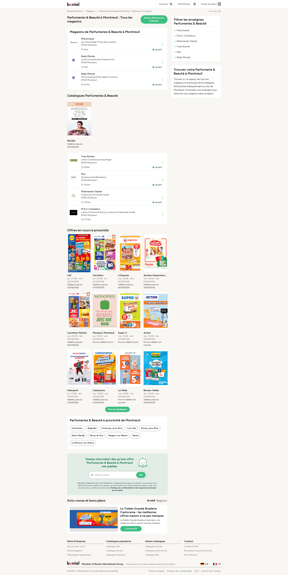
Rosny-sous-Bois (149, 428)
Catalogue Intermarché (156, 550)
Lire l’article (131, 528)
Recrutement (190, 555)
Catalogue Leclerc (114, 550)
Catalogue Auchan (153, 546)
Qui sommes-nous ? (76, 546)
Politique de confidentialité (179, 571)
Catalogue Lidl (112, 546)
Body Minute (183, 57)
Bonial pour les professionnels (198, 550)
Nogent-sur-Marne (118, 435)
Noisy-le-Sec (96, 435)
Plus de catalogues (117, 409)
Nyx (179, 51)
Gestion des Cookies (211, 571)
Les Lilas (131, 428)
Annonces (213, 11)
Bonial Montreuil (74, 11)
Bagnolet (92, 428)
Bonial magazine (74, 550)
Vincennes (77, 428)
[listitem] (79, 124)
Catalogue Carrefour (115, 555)
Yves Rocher (183, 46)
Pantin (136, 435)
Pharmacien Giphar (187, 41)
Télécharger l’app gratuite (79, 555)
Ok (141, 474)
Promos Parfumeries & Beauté (154, 19)
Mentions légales (157, 571)
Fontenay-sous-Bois (112, 428)
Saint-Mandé (78, 435)
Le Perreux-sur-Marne (83, 443)
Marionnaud (183, 30)
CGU (196, 571)
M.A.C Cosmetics (186, 35)
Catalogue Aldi (152, 555)
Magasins (90, 11)
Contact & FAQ (191, 546)
